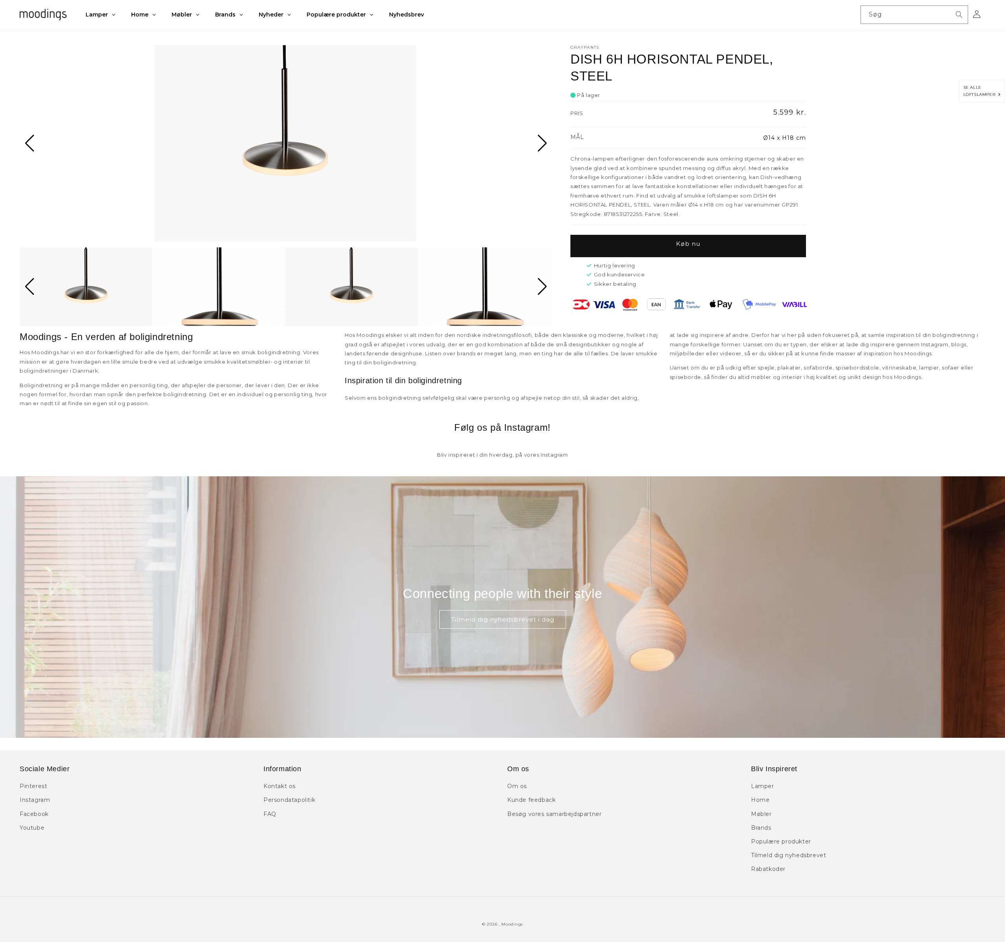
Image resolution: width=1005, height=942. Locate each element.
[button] (29, 143)
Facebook (34, 814)
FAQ (269, 814)
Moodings (512, 924)
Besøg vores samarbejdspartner (554, 814)
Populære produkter (781, 841)
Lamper (762, 786)
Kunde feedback (531, 799)
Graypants (584, 47)
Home (760, 799)
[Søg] (959, 14)
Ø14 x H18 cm (784, 138)
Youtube (32, 827)
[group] (285, 143)
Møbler (761, 814)
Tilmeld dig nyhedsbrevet (788, 855)
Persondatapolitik (289, 799)
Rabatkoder (768, 868)
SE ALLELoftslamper (980, 91)
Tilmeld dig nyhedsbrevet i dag (502, 619)
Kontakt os (279, 786)
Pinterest (33, 786)
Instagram (35, 799)
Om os (517, 786)
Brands (761, 827)
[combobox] (914, 15)
